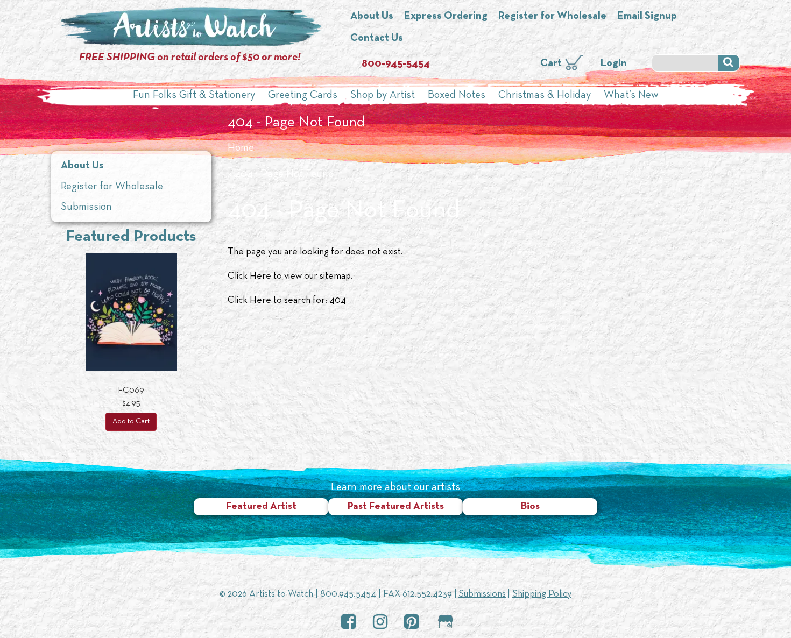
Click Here (249, 276)
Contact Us (376, 38)
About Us (371, 16)
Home (241, 148)
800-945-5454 (396, 64)
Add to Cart (131, 421)
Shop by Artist (382, 95)
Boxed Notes (456, 95)
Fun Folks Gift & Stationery (194, 95)
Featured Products (131, 237)
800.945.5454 (348, 594)
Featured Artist (261, 506)
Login (614, 63)
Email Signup (647, 16)
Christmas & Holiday (544, 95)
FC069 (131, 390)
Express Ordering (446, 16)
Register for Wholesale (552, 16)
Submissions (482, 594)
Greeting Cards (302, 95)
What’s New (631, 95)
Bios (530, 506)
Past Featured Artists (396, 506)
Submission (86, 207)
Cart (551, 63)
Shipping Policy (541, 594)
